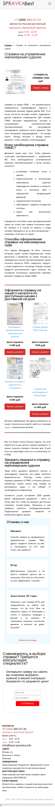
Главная (8, 45)
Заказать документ (15, 352)
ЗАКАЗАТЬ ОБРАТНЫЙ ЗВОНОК (27, 27)
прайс (7, 427)
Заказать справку (41, 88)
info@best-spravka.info (16, 745)
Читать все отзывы (28, 640)
